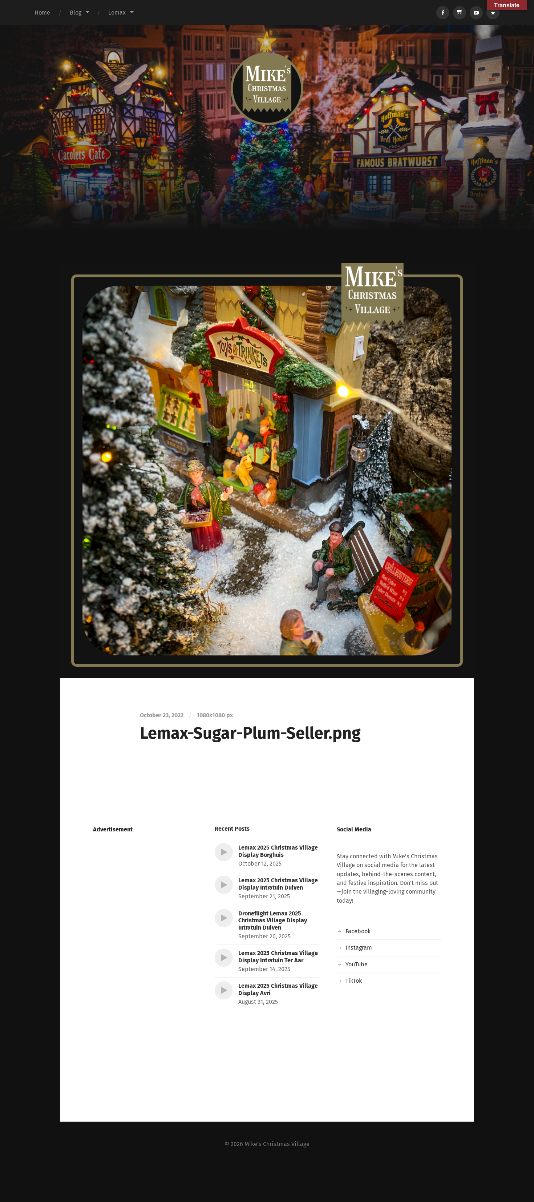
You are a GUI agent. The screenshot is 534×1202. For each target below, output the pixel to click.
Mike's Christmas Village (277, 1144)
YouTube (356, 964)
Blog (75, 12)
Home (42, 12)
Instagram (358, 947)
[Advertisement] (267, 209)
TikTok (353, 980)
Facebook (358, 931)
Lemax (117, 12)
